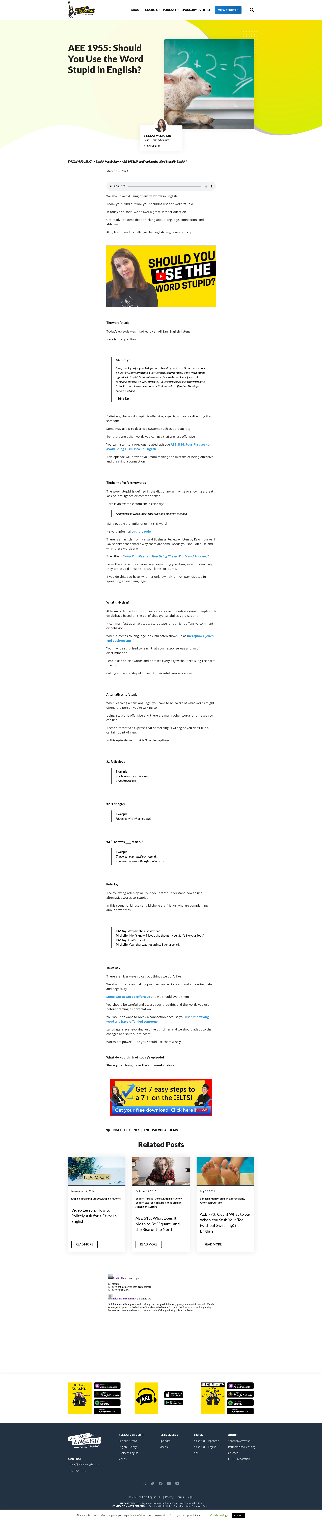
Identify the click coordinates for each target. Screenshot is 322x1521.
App (196, 1453)
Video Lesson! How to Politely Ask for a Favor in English (94, 1216)
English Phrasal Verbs (149, 1198)
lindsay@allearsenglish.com (84, 1464)
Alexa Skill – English (205, 1447)
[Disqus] (161, 1314)
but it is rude (141, 531)
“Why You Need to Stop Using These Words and (158, 556)
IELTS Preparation (239, 1459)
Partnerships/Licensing (241, 1447)
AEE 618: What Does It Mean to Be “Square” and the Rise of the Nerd (158, 1224)
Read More (84, 1244)
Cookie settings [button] (219, 1515)
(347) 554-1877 (77, 1471)
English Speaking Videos (86, 1198)
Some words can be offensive (128, 997)
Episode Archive (128, 1441)
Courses (151, 9)
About (136, 9)
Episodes (165, 1441)
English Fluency (80, 161)
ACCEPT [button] (238, 1515)
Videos (123, 1459)
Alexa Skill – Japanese (206, 1441)
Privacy (169, 1497)
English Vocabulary (107, 161)
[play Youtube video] (161, 276)
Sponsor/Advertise (196, 9)
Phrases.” (201, 556)
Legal (190, 1497)
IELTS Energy (169, 1435)
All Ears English (131, 1435)
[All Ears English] (84, 1440)
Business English (171, 1202)
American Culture (146, 1206)
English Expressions (148, 1202)
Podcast (169, 9)
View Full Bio (151, 145)
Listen (198, 1435)
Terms (180, 1497)
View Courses (228, 10)
